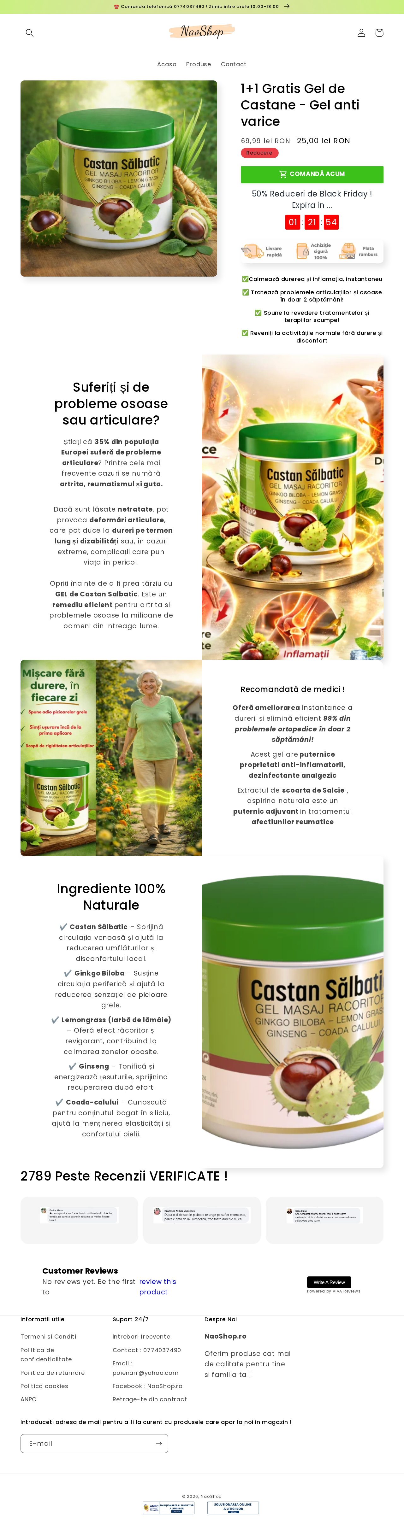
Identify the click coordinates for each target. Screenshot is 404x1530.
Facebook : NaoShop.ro (148, 1386)
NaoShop (211, 1496)
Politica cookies (44, 1386)
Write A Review (329, 1282)
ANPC (29, 1399)
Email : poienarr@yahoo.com (146, 1367)
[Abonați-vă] (159, 1443)
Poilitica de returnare (53, 1373)
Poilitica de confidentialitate (46, 1354)
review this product (158, 1287)
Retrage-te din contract (150, 1399)
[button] (30, 33)
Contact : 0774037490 (147, 1350)
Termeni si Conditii (49, 1336)
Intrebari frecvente (141, 1336)
